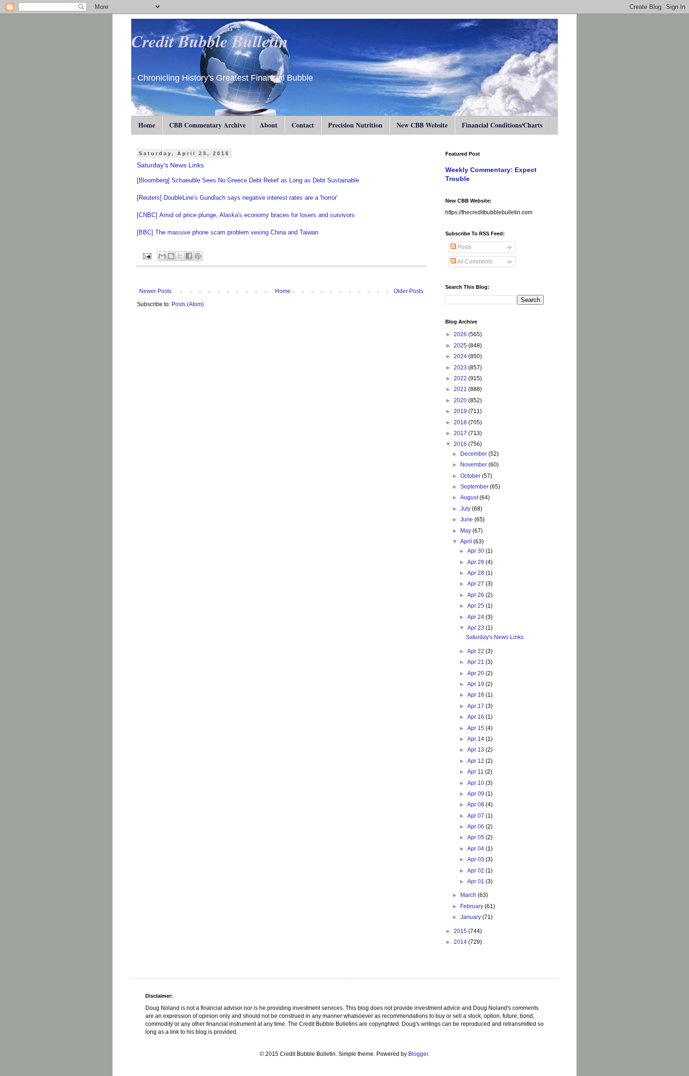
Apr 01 (476, 881)
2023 (461, 367)
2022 (461, 378)
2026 (461, 334)
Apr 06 (476, 826)
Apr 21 (476, 662)
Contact (303, 125)
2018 (461, 422)
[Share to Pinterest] (197, 256)
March (469, 895)
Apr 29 (476, 562)
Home (146, 125)
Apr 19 (476, 684)
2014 (461, 942)
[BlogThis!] (171, 256)
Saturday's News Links (170, 165)
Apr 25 (476, 605)
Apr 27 (476, 583)
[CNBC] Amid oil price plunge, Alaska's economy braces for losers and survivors (246, 214)
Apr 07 (476, 816)
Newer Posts (155, 291)
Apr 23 (476, 628)
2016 (461, 444)
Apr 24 (476, 617)
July (466, 508)
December (474, 454)
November (474, 464)
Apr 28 (476, 573)
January (471, 917)
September (475, 486)
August (469, 497)
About (268, 125)
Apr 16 (476, 717)
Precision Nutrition (355, 125)
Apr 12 (476, 761)
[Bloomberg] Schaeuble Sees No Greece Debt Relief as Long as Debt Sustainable (248, 180)
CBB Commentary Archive (207, 125)
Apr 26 (476, 595)
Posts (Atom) (188, 304)
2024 (461, 356)
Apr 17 (476, 706)
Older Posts (408, 291)
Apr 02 (476, 870)
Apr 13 (476, 749)
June (467, 519)
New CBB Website (422, 125)
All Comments (474, 261)
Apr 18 (476, 695)
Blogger (418, 1054)
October (471, 476)
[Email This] (162, 256)
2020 (461, 400)
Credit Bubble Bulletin (209, 41)
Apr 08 (476, 804)
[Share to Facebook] (189, 256)
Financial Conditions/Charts (502, 125)
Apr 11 (476, 771)
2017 (461, 433)
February (472, 906)
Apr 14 (476, 739)
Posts (464, 247)
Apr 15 (476, 728)
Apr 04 (476, 848)
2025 (461, 345)
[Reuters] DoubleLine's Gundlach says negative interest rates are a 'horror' (237, 197)
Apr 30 (476, 551)
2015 (461, 931)
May (466, 530)
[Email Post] (147, 255)
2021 (461, 389)
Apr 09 (476, 793)
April (466, 541)
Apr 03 (476, 859)
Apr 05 (476, 837)
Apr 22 (476, 651)
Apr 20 (476, 673)
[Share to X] (180, 256)
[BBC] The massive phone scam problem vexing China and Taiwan (227, 232)
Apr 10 (476, 783)
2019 (461, 411)
